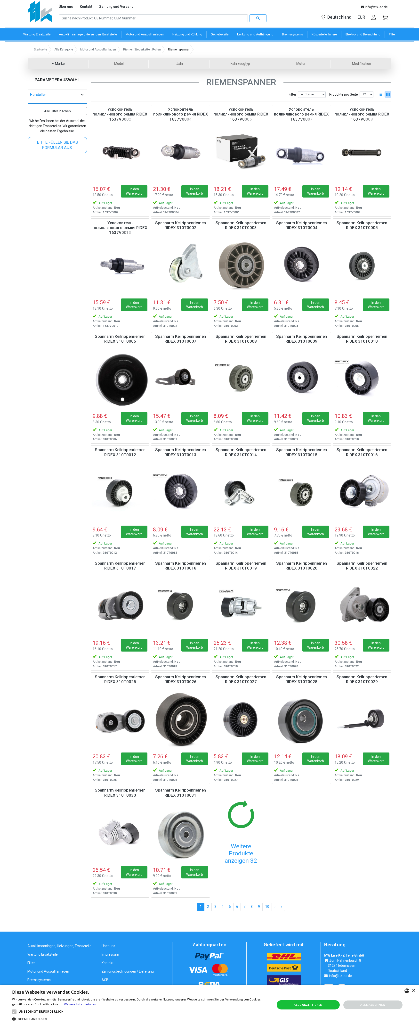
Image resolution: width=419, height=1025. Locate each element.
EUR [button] (361, 17)
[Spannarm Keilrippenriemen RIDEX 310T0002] (180, 265)
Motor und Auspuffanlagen (48, 971)
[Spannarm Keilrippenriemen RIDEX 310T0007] (180, 379)
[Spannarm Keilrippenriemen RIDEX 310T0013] (180, 492)
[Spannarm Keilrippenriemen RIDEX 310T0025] (120, 719)
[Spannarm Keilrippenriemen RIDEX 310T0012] (120, 492)
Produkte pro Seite (343, 94)
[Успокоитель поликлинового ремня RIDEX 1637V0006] (241, 152)
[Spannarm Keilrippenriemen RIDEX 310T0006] (120, 379)
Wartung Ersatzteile (42, 954)
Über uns (66, 6)
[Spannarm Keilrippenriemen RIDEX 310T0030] (120, 832)
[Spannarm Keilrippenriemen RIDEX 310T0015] (301, 492)
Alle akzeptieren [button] (308, 1005)
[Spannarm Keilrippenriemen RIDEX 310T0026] (180, 719)
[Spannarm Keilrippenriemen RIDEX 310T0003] (241, 265)
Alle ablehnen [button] (372, 1005)
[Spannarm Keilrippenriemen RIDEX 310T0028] (301, 719)
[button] (14, 1012)
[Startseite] (40, 13)
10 (267, 907)
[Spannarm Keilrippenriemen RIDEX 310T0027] (241, 719)
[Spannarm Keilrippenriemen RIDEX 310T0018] (180, 606)
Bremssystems (39, 980)
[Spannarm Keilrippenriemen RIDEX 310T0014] (241, 492)
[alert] (209, 1005)
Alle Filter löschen (57, 111)
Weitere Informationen (80, 1004)
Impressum (110, 954)
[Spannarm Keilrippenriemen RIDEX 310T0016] (362, 492)
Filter (292, 94)
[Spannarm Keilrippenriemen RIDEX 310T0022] (362, 606)
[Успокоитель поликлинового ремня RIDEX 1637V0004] (180, 152)
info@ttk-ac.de (340, 976)
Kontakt (86, 6)
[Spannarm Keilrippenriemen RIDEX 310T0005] (362, 265)
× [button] (413, 990)
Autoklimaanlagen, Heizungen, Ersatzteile (59, 946)
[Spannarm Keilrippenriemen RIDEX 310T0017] (120, 606)
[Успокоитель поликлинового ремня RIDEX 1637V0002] (120, 152)
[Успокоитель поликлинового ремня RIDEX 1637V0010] (120, 265)
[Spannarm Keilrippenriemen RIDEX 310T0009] (301, 379)
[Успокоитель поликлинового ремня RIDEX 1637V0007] (301, 152)
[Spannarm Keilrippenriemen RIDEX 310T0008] (241, 379)
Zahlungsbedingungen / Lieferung (128, 971)
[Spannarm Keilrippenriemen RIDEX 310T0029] (362, 719)
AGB (105, 980)
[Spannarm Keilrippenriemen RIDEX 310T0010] (362, 379)
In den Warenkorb (134, 191)
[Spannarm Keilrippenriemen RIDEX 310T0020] (301, 606)
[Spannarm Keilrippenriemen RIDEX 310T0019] (241, 606)
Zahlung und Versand (116, 6)
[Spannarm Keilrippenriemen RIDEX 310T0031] (180, 832)
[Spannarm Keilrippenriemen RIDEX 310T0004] (301, 265)
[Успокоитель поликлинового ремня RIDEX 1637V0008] (362, 152)
